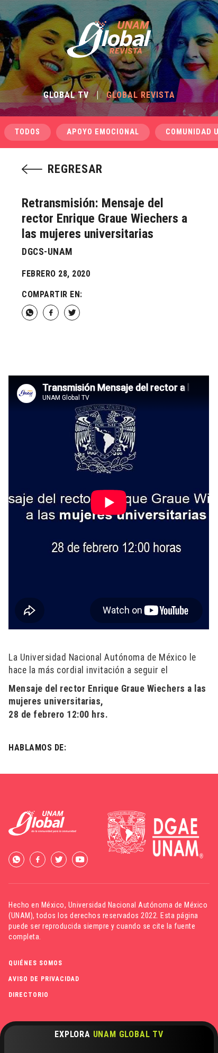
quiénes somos (35, 963)
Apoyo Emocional (103, 131)
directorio (28, 995)
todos (27, 131)
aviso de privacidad (43, 979)
